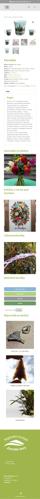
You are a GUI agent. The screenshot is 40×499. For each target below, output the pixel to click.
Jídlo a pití (20, 294)
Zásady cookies (10, 463)
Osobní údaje (9, 461)
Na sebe (20, 298)
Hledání (18, 310)
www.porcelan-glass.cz (14, 77)
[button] (33, 22)
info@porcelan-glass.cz (14, 75)
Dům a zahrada (12, 17)
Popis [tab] (8, 91)
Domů (5, 17)
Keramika (33, 86)
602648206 (13, 73)
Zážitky (20, 303)
